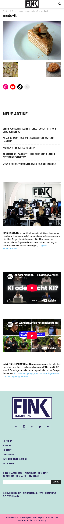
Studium (7, 445)
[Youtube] (48, 427)
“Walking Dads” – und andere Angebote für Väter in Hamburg (28, 139)
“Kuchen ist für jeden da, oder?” (19, 148)
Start (5, 11)
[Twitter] (40, 427)
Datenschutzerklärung (15, 459)
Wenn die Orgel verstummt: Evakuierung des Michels (29, 164)
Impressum (8, 454)
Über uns (7, 441)
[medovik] (32, 58)
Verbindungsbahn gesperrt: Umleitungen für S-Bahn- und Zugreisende (30, 130)
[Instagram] (24, 427)
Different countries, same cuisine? (24, 11)
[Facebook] (16, 427)
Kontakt (7, 450)
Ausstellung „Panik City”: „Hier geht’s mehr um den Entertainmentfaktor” (29, 155)
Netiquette (8, 463)
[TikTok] (32, 427)
